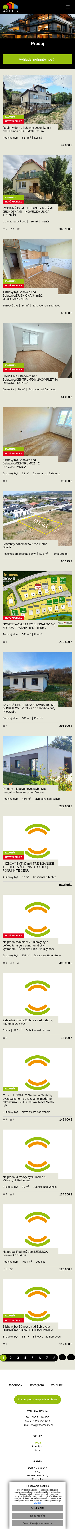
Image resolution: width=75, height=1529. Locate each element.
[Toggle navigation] (67, 7)
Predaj (37, 1442)
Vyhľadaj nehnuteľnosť (36, 59)
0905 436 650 (40, 1417)
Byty (37, 1471)
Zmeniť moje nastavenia (38, 1523)
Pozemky (37, 1479)
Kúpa (37, 1450)
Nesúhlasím (37, 1515)
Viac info (37, 1503)
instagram (37, 1385)
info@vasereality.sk (42, 1424)
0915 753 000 (41, 1421)
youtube (57, 1385)
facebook (16, 1385)
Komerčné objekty (37, 1475)
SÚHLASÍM (37, 1508)
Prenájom (37, 1446)
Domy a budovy (37, 1467)
